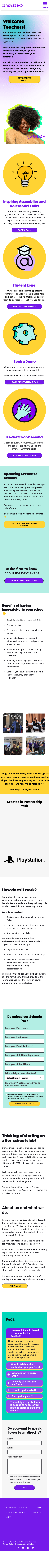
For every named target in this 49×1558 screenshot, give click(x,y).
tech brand (19, 954)
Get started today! (24, 79)
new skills (15, 906)
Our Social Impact (15, 1512)
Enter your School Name (17, 1064)
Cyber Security (17, 1279)
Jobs (8, 1517)
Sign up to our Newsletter (24, 581)
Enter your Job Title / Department (22, 1055)
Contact (38, 1507)
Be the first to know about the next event (21, 571)
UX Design (40, 1279)
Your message (14, 1456)
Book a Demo (24, 361)
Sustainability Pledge (25, 1544)
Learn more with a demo (24, 382)
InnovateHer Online (24, 306)
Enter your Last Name (16, 1037)
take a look (14, 1286)
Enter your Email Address (18, 1046)
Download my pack (24, 1104)
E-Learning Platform (17, 1507)
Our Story (37, 1512)
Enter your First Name (16, 1028)
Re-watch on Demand (24, 437)
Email (10, 1447)
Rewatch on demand (24, 455)
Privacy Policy (8, 1544)
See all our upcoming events (24, 524)
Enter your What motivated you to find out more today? (22, 1084)
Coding (5, 1279)
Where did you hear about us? (20, 1073)
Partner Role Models (30, 941)
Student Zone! (25, 285)
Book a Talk (24, 230)
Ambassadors (9, 941)
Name (10, 1438)
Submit (24, 1487)
